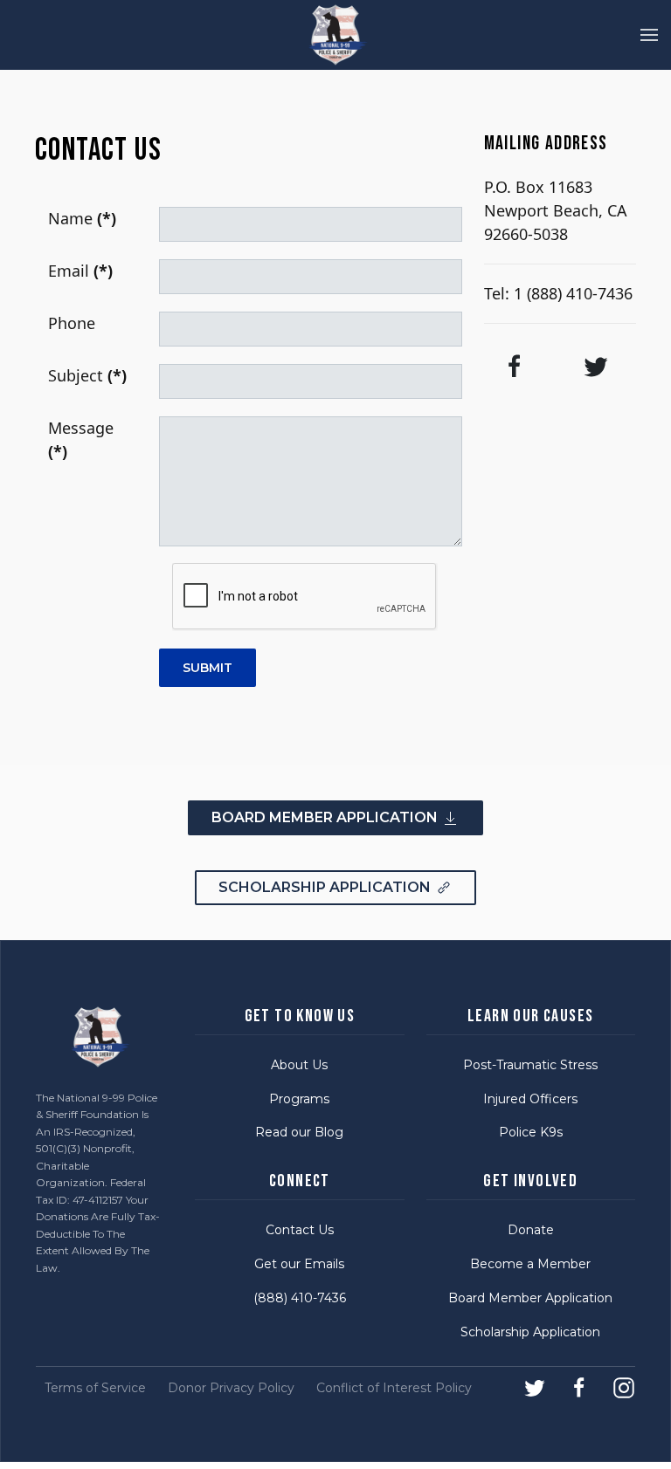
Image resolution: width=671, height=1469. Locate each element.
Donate (531, 1230)
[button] (649, 35)
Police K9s (531, 1132)
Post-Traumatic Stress (530, 1065)
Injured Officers (530, 1099)
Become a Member (530, 1264)
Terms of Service (95, 1388)
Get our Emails (299, 1264)
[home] (326, 35)
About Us (299, 1065)
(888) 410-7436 (299, 1298)
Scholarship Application (530, 1332)
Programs (299, 1099)
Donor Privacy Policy (231, 1388)
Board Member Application (530, 1298)
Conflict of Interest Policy (394, 1388)
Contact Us (300, 1230)
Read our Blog (299, 1132)
